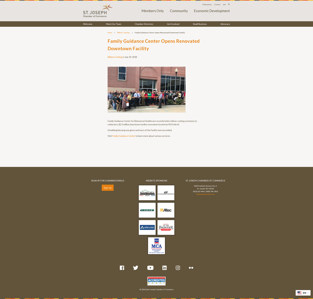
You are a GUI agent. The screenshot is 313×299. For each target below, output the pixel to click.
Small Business (200, 24)
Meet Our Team (113, 24)
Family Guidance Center (123, 136)
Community (179, 11)
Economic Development (212, 11)
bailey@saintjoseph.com (205, 194)
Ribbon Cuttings (123, 33)
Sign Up (108, 187)
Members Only (153, 11)
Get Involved (173, 24)
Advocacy (225, 24)
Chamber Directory (144, 24)
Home (110, 33)
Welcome (87, 24)
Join (224, 4)
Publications (207, 4)
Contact (217, 4)
